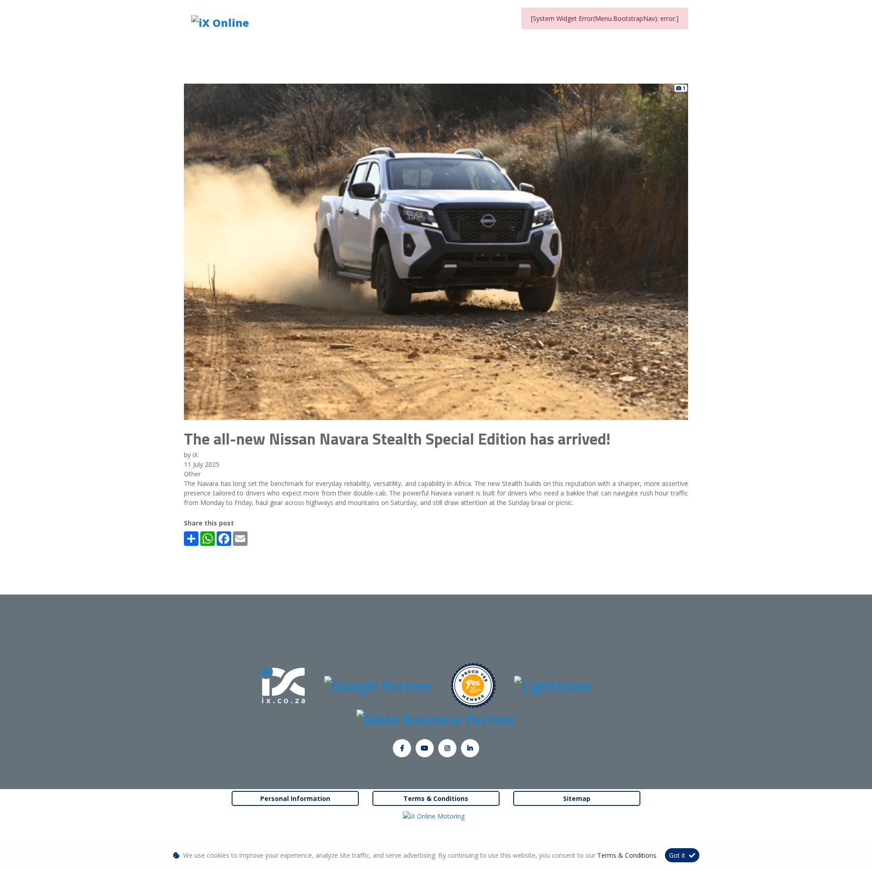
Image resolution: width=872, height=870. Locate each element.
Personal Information (295, 798)
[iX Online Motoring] (436, 815)
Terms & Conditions (435, 798)
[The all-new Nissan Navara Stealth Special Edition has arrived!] (436, 251)
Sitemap (576, 798)
